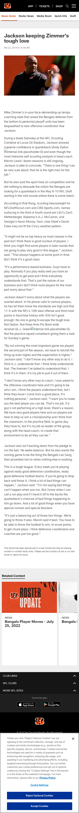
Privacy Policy (48, 777)
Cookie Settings (39, 784)
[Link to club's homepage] (7, 4)
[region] (39, 773)
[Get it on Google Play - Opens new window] (51, 706)
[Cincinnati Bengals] (39, 721)
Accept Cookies (40, 806)
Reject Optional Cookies (39, 795)
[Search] (67, 6)
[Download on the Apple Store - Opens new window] (26, 705)
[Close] (73, 739)
